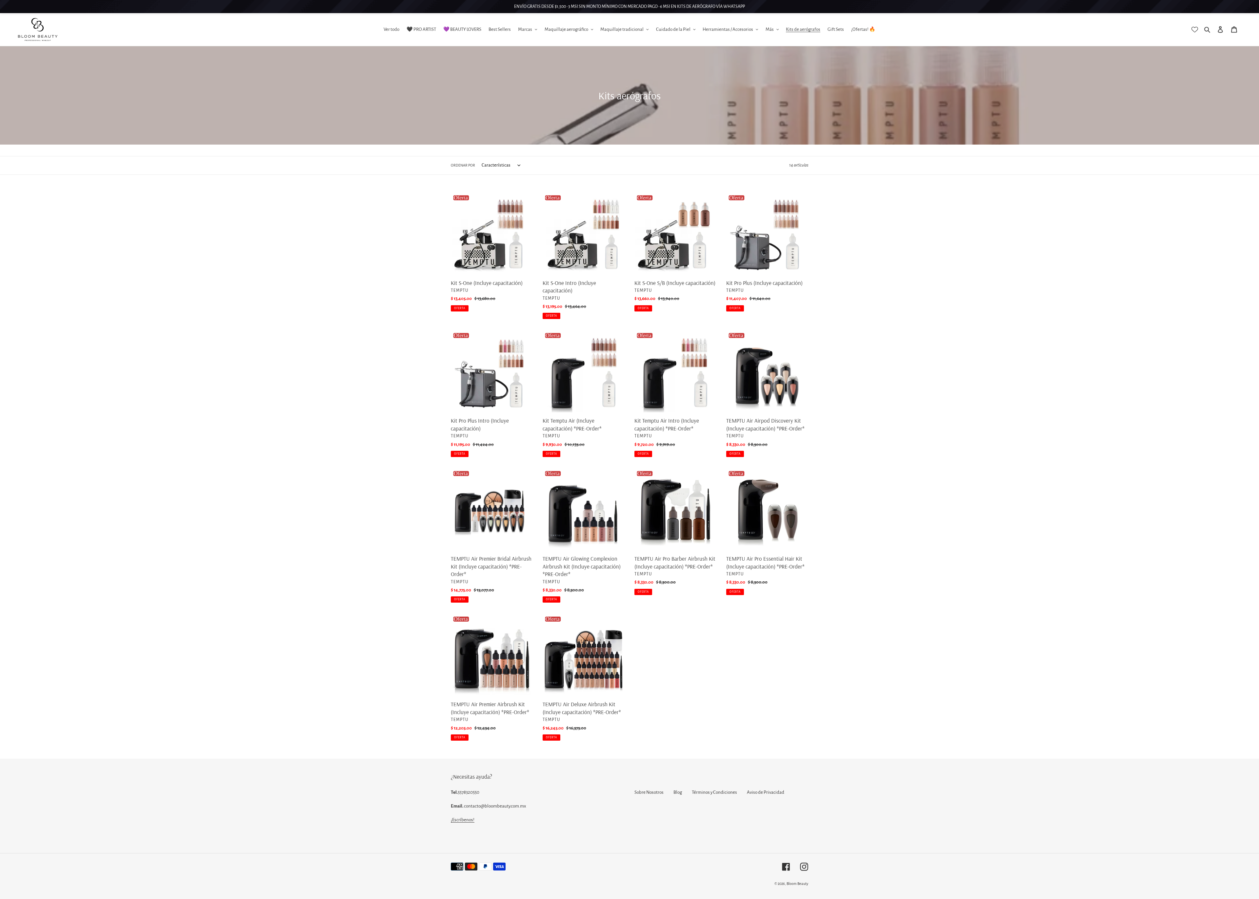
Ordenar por (463, 165)
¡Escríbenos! (462, 819)
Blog (677, 792)
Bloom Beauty (797, 884)
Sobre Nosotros (649, 792)
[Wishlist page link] (1194, 29)
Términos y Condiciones (714, 792)
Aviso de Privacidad (765, 792)
